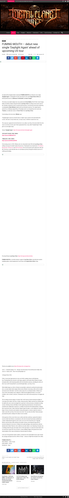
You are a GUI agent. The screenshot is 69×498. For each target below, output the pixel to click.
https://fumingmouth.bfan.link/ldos (25, 256)
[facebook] (8, 58)
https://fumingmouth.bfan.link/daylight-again (22, 130)
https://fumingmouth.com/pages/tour (22, 366)
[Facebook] (63, 1)
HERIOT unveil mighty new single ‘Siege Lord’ (10, 457)
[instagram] (68, 1)
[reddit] (19, 58)
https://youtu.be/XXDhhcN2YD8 (9, 140)
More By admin (15, 462)
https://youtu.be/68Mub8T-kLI (9, 135)
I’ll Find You (10, 147)
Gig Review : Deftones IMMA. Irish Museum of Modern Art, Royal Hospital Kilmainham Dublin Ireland (8, 479)
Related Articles (6, 462)
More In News (23, 462)
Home (3, 39)
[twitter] (12, 58)
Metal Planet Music (24, 496)
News (7, 39)
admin (4, 54)
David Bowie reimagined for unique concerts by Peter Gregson (37, 478)
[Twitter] (65, 1)
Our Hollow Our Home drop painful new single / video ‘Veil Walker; (35, 457)
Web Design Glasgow (38, 496)
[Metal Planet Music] (34, 4)
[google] (16, 58)
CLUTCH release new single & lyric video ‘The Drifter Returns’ (22, 478)
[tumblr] (30, 58)
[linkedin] (26, 58)
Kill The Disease (19, 147)
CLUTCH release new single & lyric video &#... (24, 1)
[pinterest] (23, 58)
